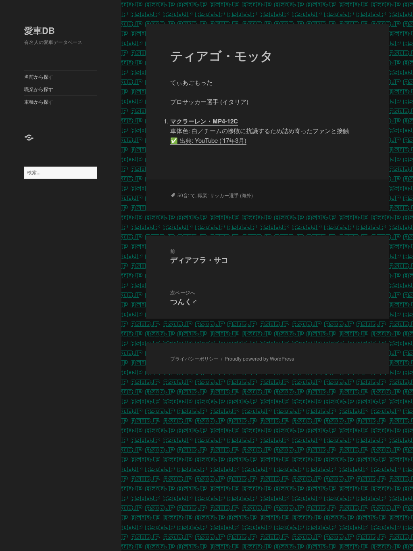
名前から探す (38, 76)
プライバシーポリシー (194, 358)
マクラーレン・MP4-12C (204, 121)
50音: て (186, 195)
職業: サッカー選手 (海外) (225, 195)
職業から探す (38, 89)
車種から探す (38, 101)
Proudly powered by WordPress (259, 358)
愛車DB (39, 30)
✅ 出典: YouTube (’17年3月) (208, 140)
